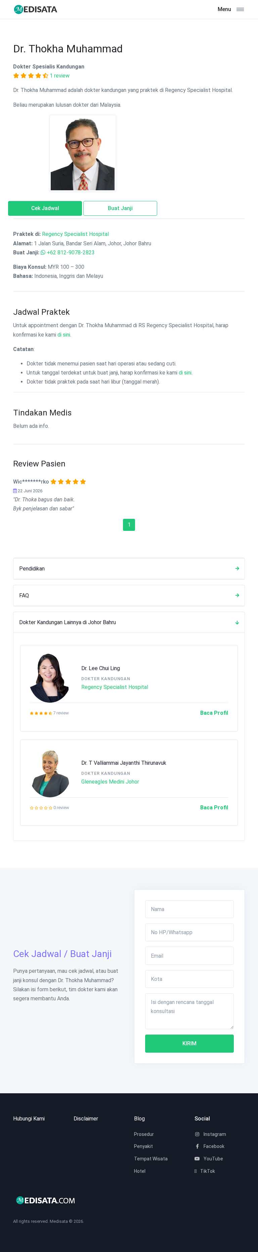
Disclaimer (86, 1118)
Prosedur (144, 1134)
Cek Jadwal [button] (45, 208)
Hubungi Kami (29, 1118)
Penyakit (143, 1146)
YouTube (213, 1158)
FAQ (24, 595)
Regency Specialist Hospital (75, 234)
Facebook (213, 1146)
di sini (63, 335)
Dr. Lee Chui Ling (100, 668)
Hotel (139, 1171)
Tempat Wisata (151, 1158)
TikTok (207, 1171)
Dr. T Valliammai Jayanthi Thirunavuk (123, 763)
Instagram (214, 1134)
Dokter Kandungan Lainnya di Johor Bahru (67, 622)
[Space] (38, 9)
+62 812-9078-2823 (71, 252)
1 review (60, 75)
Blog (139, 1118)
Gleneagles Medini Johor (110, 782)
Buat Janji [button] (120, 208)
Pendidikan (32, 568)
